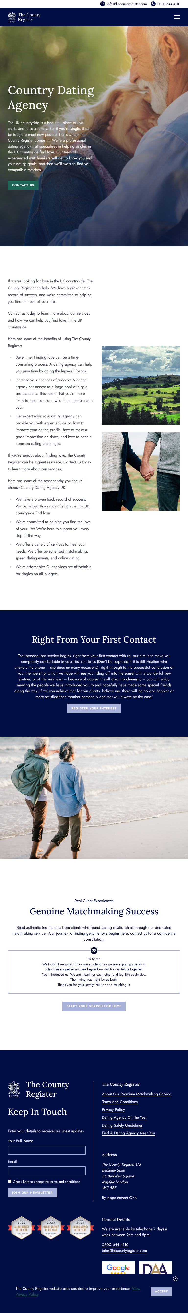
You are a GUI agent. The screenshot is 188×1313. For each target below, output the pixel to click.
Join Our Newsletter (32, 1192)
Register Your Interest (94, 708)
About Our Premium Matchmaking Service (136, 1094)
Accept (161, 1291)
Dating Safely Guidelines (122, 1125)
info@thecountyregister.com (127, 3)
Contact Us (23, 185)
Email (12, 1161)
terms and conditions (65, 1181)
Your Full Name (20, 1141)
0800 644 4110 (169, 3)
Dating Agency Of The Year (124, 1117)
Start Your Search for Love (94, 1006)
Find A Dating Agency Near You (128, 1133)
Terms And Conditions (120, 1102)
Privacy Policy (113, 1109)
